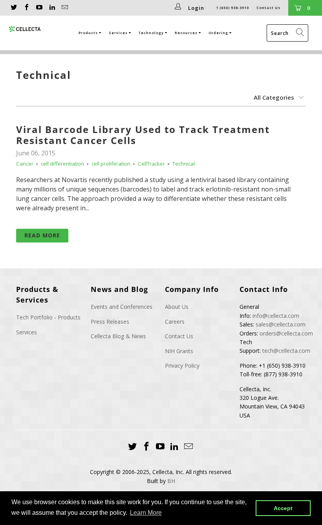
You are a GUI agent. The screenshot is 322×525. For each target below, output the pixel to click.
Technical (43, 75)
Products (89, 32)
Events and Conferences (121, 306)
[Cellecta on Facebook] (25, 7)
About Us (176, 306)
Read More (42, 235)
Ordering (219, 32)
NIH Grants (179, 351)
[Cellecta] (25, 29)
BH (171, 481)
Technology (152, 32)
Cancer (24, 163)
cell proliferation (110, 163)
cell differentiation (62, 163)
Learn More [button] (146, 512)
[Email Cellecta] (64, 7)
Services (119, 32)
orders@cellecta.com (286, 333)
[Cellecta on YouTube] (38, 7)
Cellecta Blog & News (118, 336)
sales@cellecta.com (281, 324)
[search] (287, 33)
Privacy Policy (182, 365)
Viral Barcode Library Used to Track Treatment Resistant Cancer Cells (143, 135)
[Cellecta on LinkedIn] (51, 7)
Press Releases (110, 321)
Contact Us (268, 7)
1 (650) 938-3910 (232, 7)
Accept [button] (283, 508)
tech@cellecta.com (286, 350)
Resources (187, 32)
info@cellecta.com (275, 315)
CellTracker (151, 163)
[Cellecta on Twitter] (13, 7)
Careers (175, 321)
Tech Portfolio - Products (48, 317)
